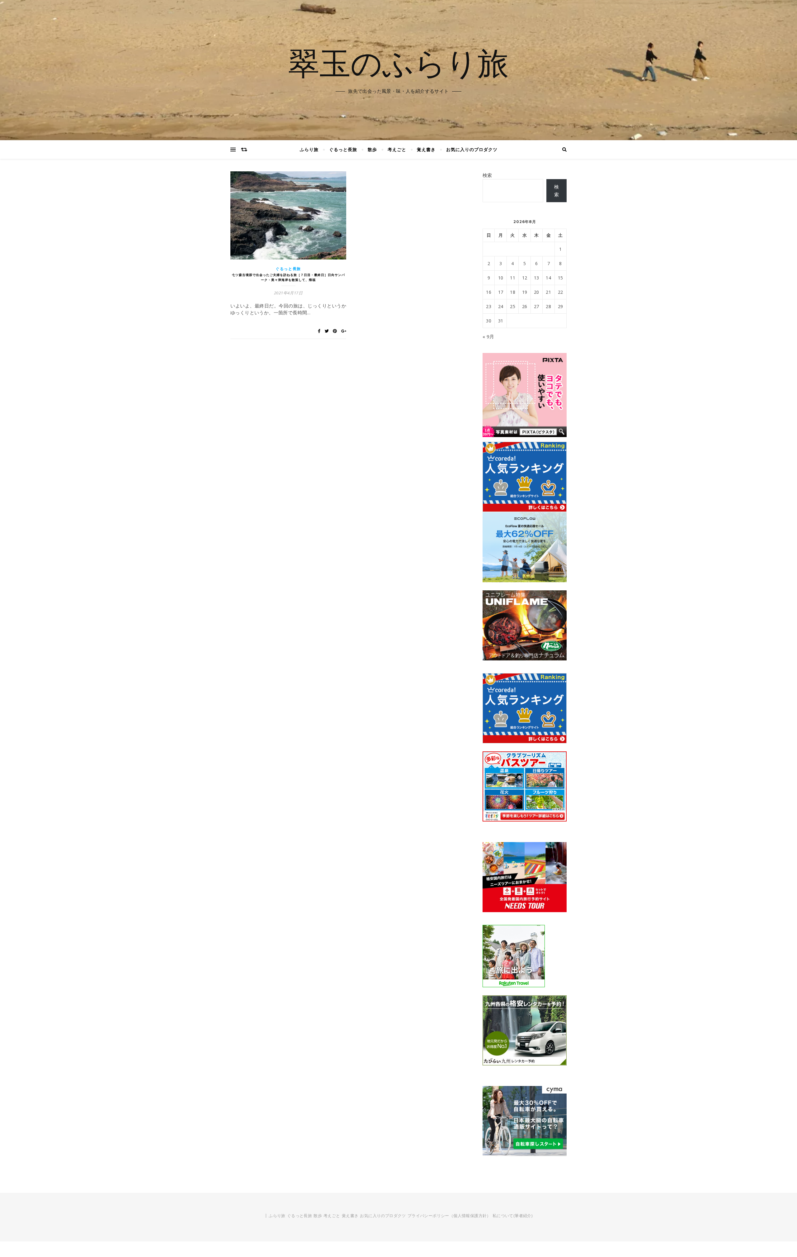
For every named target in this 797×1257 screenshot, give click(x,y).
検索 (487, 175)
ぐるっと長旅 (343, 149)
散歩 (372, 149)
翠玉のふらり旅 (398, 62)
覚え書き (426, 149)
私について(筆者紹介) (512, 1215)
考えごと (397, 149)
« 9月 (488, 336)
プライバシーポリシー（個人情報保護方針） (449, 1215)
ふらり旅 (309, 149)
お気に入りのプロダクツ (472, 149)
